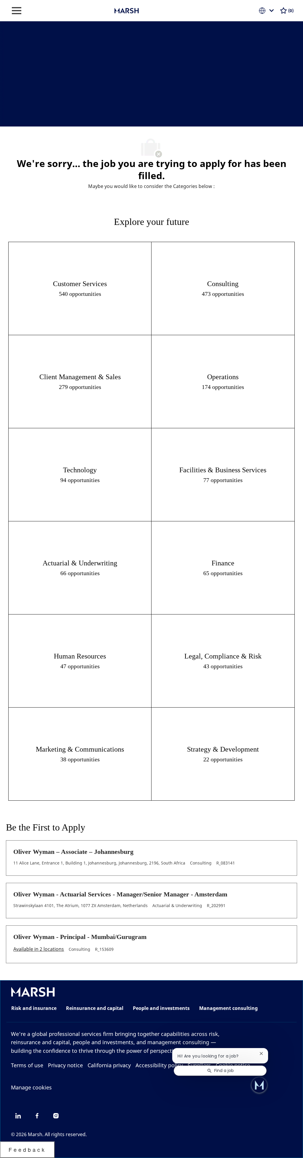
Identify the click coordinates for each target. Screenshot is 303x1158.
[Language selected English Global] (267, 10)
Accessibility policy (159, 1065)
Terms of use (27, 1065)
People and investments (161, 1008)
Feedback (27, 1149)
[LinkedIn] (18, 1116)
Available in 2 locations (38, 949)
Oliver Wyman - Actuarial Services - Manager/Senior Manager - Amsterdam (120, 894)
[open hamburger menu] (16, 11)
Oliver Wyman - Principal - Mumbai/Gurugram (79, 936)
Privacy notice (65, 1065)
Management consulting (228, 1008)
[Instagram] (56, 1116)
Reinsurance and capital (94, 1008)
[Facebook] (37, 1116)
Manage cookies (31, 1087)
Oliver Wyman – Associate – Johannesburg (73, 851)
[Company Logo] (144, 10)
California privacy (109, 1065)
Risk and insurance (34, 1008)
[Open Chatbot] (259, 1085)
